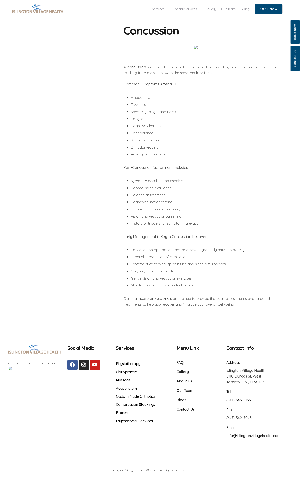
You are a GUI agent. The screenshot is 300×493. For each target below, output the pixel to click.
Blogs (181, 400)
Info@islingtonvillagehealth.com (253, 435)
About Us (184, 381)
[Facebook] (72, 365)
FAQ (180, 362)
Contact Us (295, 58)
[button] (269, 9)
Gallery (183, 371)
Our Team (185, 390)
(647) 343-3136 (238, 400)
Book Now (295, 32)
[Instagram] (84, 365)
